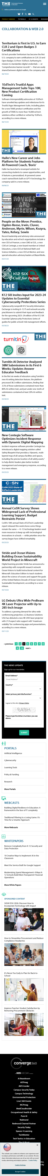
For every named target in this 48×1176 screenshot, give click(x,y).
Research (8, 781)
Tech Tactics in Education (24, 1138)
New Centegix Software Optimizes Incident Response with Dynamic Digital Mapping (22, 438)
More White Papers (12, 885)
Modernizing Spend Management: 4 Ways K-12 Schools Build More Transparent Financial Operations (23, 875)
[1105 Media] (24, 1073)
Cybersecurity (10, 760)
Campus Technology (24, 1093)
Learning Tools (10, 767)
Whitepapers (13, 841)
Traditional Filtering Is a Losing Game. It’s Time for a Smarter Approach (22, 818)
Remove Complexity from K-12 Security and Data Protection (23, 847)
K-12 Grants (33, 19)
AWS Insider (24, 1086)
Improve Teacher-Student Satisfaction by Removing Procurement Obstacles (22, 1009)
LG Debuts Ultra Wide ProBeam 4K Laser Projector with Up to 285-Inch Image (23, 603)
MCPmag (24, 1104)
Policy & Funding (11, 774)
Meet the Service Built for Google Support (22, 865)
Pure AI (24, 1116)
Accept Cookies (20, 1171)
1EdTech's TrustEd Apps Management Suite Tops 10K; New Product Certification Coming (21, 89)
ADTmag (24, 1082)
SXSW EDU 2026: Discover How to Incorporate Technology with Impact (20, 904)
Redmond (24, 1119)
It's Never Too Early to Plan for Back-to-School (21, 974)
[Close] (37, 1145)
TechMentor (24, 1134)
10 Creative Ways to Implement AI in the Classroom (21, 857)
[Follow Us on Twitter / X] (26, 14)
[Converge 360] (24, 1063)
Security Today (24, 1127)
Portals (10, 748)
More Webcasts (11, 827)
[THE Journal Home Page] (12, 4)
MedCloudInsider (24, 1108)
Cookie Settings (20, 1165)
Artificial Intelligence (13, 753)
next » (28, 648)
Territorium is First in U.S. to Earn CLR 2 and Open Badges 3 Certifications (24, 46)
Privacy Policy (24, 703)
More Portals (10, 789)
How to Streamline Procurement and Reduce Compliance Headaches (23, 939)
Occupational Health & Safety (24, 1112)
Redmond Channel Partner (24, 1123)
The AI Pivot (24, 1142)
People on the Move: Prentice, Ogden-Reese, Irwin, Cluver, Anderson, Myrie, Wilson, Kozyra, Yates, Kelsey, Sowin (24, 226)
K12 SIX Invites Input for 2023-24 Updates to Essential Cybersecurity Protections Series (24, 298)
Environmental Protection (24, 1097)
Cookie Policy (32, 1160)
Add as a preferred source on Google (15, 9)
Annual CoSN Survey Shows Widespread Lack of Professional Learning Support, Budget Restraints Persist (24, 513)
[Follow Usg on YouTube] (29, 14)
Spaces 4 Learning (24, 1131)
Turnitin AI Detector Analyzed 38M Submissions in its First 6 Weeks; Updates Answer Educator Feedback (22, 367)
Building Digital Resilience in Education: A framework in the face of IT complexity (22, 809)
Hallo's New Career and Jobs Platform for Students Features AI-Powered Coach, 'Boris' (22, 161)
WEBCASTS (11, 803)
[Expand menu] (45, 4)
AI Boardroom (24, 1078)
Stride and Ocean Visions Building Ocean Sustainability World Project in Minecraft (22, 556)
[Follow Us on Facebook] (22, 14)
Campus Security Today (24, 1089)
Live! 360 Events (24, 1101)
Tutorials (22, 19)
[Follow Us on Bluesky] (19, 14)
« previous (8, 643)
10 (22, 648)
